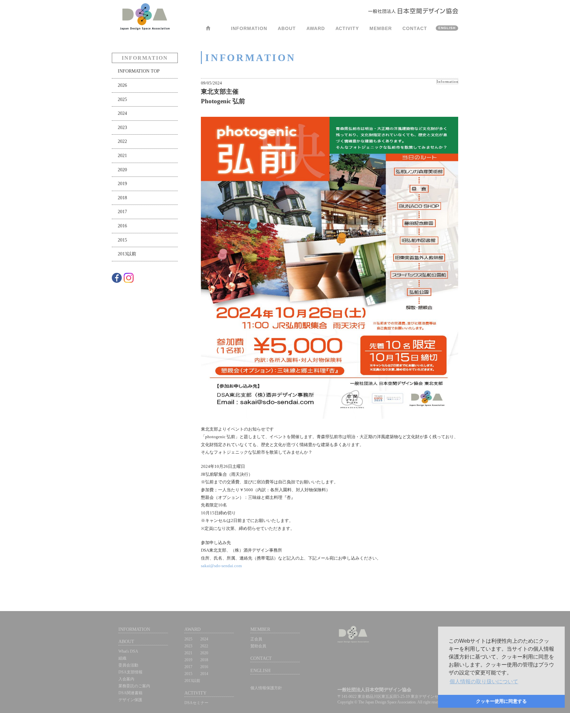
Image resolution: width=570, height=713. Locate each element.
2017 (122, 211)
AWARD (315, 28)
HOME (209, 30)
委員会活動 (128, 665)
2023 (122, 127)
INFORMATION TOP (139, 71)
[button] (484, 682)
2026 (122, 85)
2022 (122, 141)
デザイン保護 (130, 699)
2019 (122, 183)
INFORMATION (249, 28)
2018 (122, 197)
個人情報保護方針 (266, 688)
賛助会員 (258, 646)
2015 (122, 240)
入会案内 (126, 679)
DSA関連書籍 (130, 693)
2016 (122, 225)
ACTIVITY (347, 28)
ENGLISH (447, 28)
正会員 (256, 639)
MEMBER (380, 28)
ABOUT (287, 28)
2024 (122, 113)
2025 (122, 99)
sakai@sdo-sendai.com (221, 565)
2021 (122, 155)
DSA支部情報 (130, 672)
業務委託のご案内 (134, 686)
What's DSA (128, 651)
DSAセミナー (196, 702)
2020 (122, 169)
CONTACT (414, 28)
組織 (122, 658)
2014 (204, 673)
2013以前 (127, 253)
